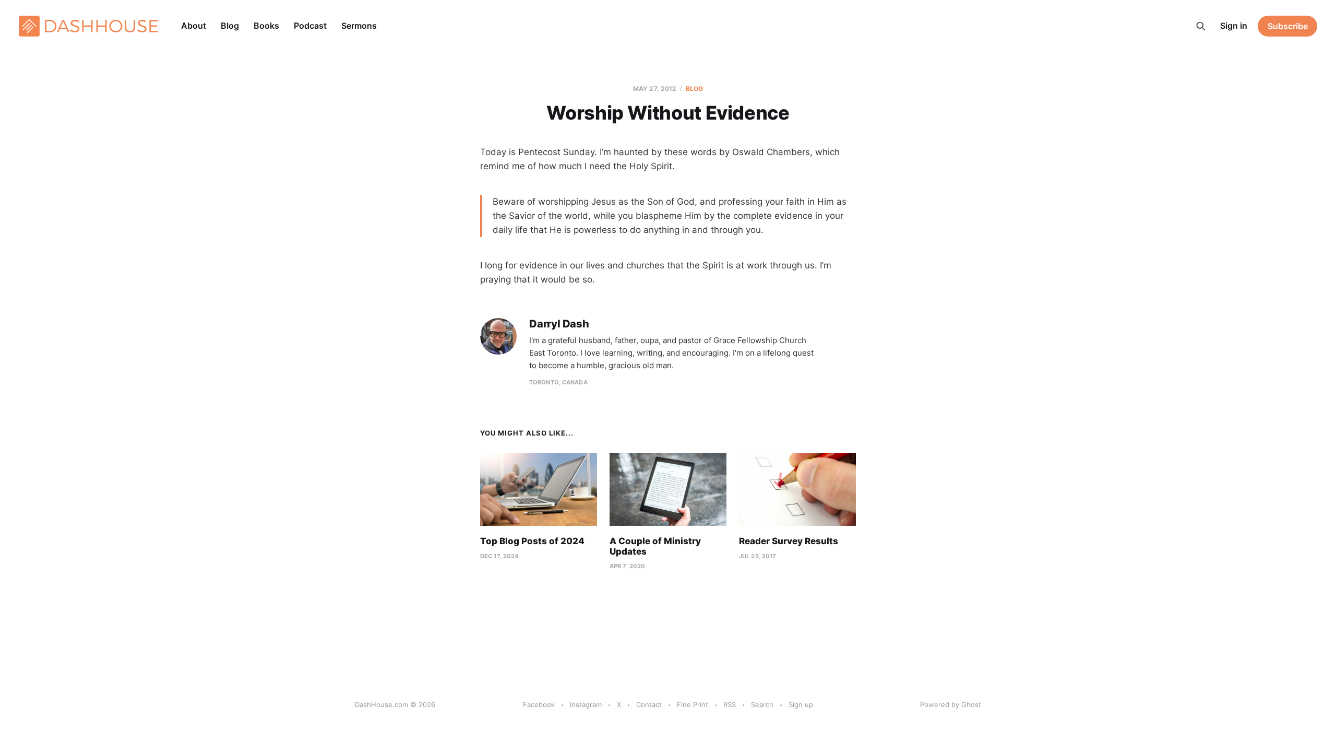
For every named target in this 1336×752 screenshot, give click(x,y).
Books (266, 25)
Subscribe (1288, 26)
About (193, 25)
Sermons (359, 25)
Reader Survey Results (788, 541)
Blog (230, 25)
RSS (729, 704)
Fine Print (692, 704)
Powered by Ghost (950, 704)
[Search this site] (1201, 26)
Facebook (539, 704)
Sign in (1233, 25)
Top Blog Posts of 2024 (532, 541)
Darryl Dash (559, 324)
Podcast (310, 25)
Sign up (801, 704)
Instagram (586, 704)
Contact (649, 704)
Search (762, 704)
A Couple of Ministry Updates (655, 546)
